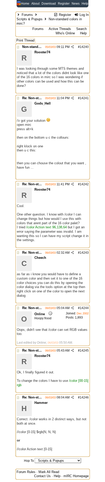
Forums (27, 15)
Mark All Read (48, 472)
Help (85, 3)
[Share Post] (72, 46)
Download (49, 3)
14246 (84, 397)
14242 (84, 184)
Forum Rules (26, 472)
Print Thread (25, 40)
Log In (83, 15)
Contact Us (42, 476)
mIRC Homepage (76, 476)
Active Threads (60, 29)
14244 (84, 308)
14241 (84, 98)
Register (64, 3)
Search (81, 29)
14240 (84, 47)
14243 (84, 252)
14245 (84, 350)
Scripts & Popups (30, 19)
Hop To (29, 461)
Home (25, 3)
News (76, 3)
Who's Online (65, 33)
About (35, 3)
